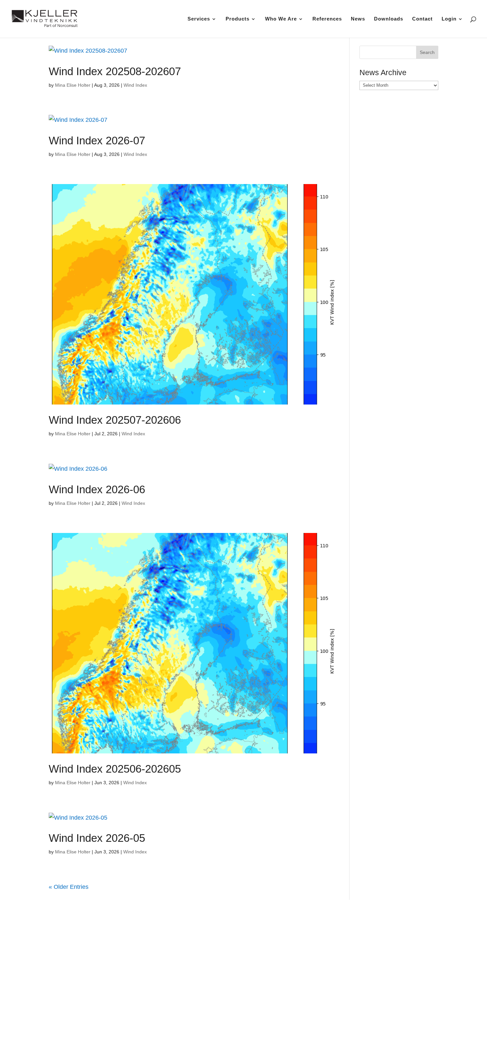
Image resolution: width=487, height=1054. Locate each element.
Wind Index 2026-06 (97, 489)
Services (199, 19)
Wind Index (135, 85)
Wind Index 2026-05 (97, 838)
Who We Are (281, 19)
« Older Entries (68, 887)
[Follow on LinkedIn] (375, 1017)
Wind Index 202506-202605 (115, 769)
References (327, 19)
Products (237, 19)
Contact (422, 19)
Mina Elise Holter (72, 85)
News (358, 19)
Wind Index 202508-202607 (115, 71)
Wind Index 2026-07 (97, 140)
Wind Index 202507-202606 (115, 420)
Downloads (388, 19)
